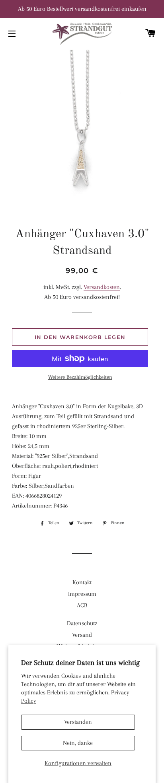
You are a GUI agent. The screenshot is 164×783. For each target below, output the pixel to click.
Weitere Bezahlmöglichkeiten (80, 377)
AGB (82, 605)
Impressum (82, 593)
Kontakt (82, 582)
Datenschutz (82, 623)
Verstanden (78, 721)
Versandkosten (102, 287)
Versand (82, 634)
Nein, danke (78, 742)
